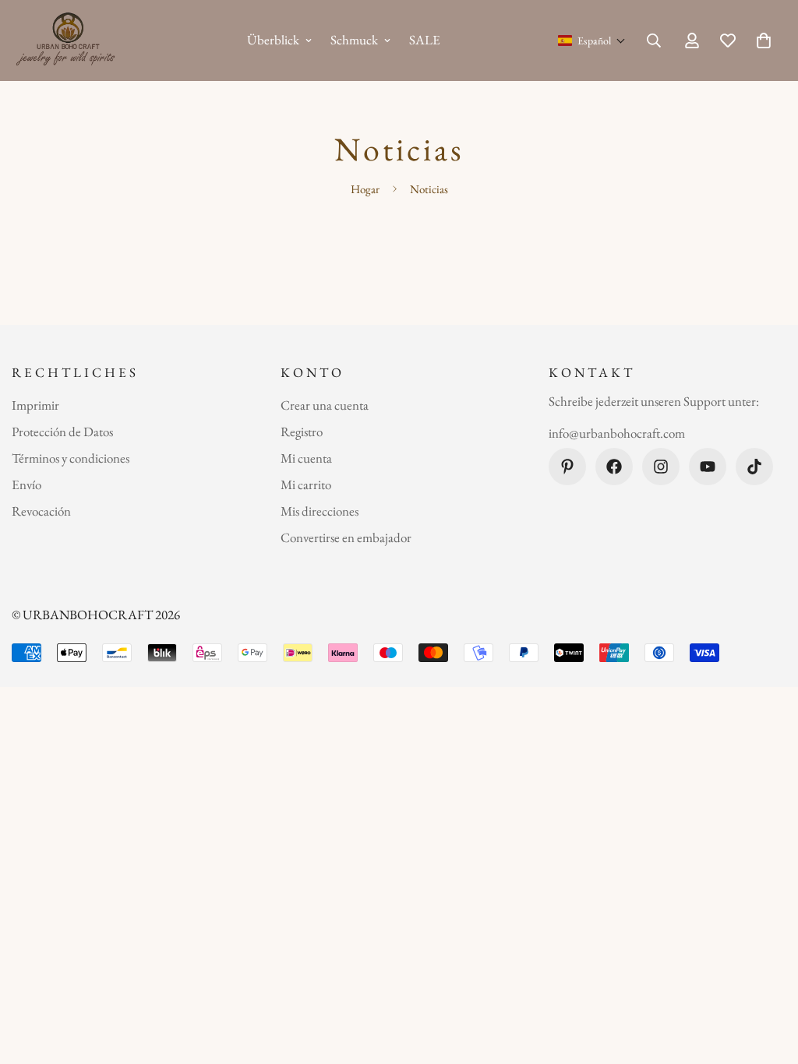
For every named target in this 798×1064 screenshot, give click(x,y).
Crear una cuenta (325, 405)
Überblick (273, 39)
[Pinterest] (567, 466)
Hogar (365, 188)
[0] (764, 40)
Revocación (41, 511)
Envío (26, 484)
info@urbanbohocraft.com (617, 433)
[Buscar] (654, 40)
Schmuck (354, 39)
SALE (424, 39)
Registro (302, 431)
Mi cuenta (306, 458)
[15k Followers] (661, 466)
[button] (592, 40)
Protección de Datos (62, 431)
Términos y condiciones (70, 458)
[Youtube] (707, 466)
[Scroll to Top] (768, 979)
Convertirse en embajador (346, 537)
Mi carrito (306, 484)
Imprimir (35, 405)
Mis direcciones (319, 511)
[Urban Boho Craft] (68, 40)
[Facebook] (614, 466)
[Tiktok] (754, 466)
